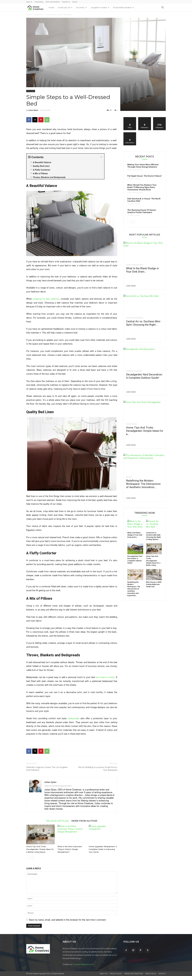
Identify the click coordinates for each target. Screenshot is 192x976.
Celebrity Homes (99, 8)
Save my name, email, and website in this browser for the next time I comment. (67, 919)
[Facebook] (28, 119)
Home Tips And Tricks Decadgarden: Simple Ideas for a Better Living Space (40, 849)
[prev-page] (28, 857)
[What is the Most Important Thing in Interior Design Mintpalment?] (71, 834)
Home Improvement (122, 8)
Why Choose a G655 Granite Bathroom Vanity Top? (153, 584)
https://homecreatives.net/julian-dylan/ (57, 786)
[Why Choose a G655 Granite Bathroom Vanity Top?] (154, 574)
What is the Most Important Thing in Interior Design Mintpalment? (69, 849)
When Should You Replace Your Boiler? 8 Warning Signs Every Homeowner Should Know (142, 187)
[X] (34, 119)
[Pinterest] (40, 119)
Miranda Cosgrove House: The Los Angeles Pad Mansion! (47, 768)
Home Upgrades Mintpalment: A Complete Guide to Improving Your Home (103, 849)
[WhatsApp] (47, 119)
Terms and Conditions (53, 2)
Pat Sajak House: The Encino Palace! (144, 176)
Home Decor (64, 8)
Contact (74, 2)
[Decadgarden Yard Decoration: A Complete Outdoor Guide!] (144, 358)
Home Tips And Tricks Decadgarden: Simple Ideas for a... (144, 431)
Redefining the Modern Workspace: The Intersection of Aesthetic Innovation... (143, 484)
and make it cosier (105, 677)
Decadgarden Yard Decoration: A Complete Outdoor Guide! (144, 376)
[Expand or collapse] (101, 157)
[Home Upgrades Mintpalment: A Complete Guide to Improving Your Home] (103, 834)
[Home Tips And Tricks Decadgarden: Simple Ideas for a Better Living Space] (40, 834)
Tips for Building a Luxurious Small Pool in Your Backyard (97, 768)
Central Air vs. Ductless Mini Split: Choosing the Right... (143, 323)
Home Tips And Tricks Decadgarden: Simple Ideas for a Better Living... (153, 560)
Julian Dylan (33, 110)
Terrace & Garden (134, 371)
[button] (162, 7)
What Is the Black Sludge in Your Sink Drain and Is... (134, 535)
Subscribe (130, 133)
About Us (29, 2)
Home (51, 8)
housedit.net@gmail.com (82, 964)
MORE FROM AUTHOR (84, 821)
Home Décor (38, 15)
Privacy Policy (39, 2)
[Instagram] (133, 950)
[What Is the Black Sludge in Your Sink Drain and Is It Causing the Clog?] (144, 251)
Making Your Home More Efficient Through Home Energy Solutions (142, 165)
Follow (145, 118)
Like (129, 118)
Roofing (80, 8)
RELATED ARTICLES (57, 821)
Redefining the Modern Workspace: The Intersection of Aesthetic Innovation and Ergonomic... (133, 588)
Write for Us (66, 2)
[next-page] (32, 857)
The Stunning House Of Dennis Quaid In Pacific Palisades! (141, 211)
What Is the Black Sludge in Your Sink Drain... (142, 270)
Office (129, 477)
